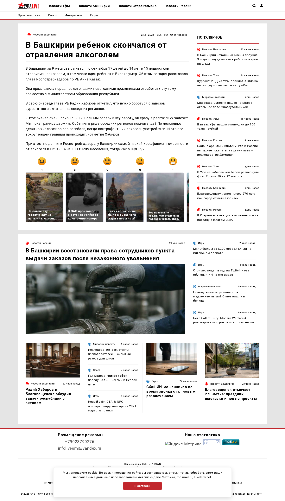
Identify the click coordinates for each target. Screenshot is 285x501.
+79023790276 (79, 441)
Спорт (96, 370)
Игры (201, 243)
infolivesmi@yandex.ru (79, 448)
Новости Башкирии (45, 34)
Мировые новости (213, 97)
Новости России (212, 140)
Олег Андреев (178, 34)
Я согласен (142, 486)
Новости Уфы (210, 75)
